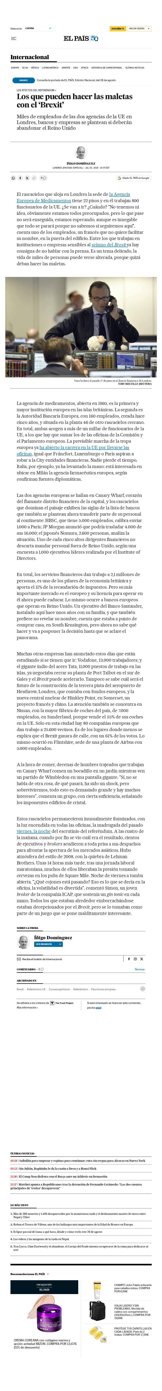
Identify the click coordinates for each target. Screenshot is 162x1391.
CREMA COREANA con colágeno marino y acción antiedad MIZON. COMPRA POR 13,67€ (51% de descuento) (45, 1343)
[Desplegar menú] (13, 38)
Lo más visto (19, 1205)
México (35, 67)
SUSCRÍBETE (117, 28)
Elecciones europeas (103, 989)
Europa (15, 67)
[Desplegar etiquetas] (142, 988)
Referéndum (80, 989)
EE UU (25, 67)
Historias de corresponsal (106, 67)
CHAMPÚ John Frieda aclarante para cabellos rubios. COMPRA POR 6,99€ (133, 1288)
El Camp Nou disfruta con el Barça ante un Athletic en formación (63, 1176)
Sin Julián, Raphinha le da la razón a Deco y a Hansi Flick (57, 1168)
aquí (98, 1007)
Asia (75, 67)
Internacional (29, 57)
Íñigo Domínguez (81, 163)
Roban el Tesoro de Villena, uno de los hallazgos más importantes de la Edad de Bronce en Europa (73, 1224)
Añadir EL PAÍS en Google (135, 178)
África (85, 67)
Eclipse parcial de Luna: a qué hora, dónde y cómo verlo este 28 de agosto (57, 1231)
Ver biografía (44, 944)
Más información (27, 1007)
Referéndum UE (36, 989)
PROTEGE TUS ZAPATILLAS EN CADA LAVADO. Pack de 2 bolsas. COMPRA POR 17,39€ (133, 1331)
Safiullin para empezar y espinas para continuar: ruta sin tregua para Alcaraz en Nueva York (82, 1161)
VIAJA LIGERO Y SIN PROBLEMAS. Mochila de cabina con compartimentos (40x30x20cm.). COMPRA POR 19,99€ (132, 1312)
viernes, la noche (34, 831)
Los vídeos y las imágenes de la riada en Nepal (41, 1239)
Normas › (140, 969)
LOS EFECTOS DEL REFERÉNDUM (35, 90)
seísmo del (109, 244)
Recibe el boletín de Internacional (42, 959)
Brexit (20, 989)
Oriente (66, 67)
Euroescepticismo (59, 989)
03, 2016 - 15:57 (97, 168)
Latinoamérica (50, 67)
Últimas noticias (134, 67)
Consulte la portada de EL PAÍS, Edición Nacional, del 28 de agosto (76, 80)
